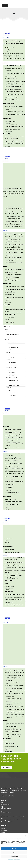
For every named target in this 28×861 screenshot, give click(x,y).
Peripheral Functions (13, 395)
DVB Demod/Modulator (13, 347)
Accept (14, 848)
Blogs (3, 832)
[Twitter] (6, 795)
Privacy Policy (17, 859)
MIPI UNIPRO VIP (12, 372)
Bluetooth (11, 344)
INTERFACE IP (9, 387)
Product (7, 339)
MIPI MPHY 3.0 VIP (12, 375)
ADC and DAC (11, 357)
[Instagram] (9, 795)
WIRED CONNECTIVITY (11, 367)
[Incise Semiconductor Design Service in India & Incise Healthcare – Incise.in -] (5, 2)
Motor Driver (9, 337)
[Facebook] (2, 795)
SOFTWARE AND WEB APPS (12, 377)
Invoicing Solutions (13, 382)
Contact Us (4, 830)
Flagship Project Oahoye (14, 385)
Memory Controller (12, 393)
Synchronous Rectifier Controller (14, 334)
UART (10, 390)
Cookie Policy (10, 859)
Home (3, 828)
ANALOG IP (9, 352)
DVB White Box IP (12, 362)
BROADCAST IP (10, 359)
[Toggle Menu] (6, 5)
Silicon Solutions (7, 326)
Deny (14, 852)
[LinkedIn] (12, 795)
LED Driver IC (9, 331)
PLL (9, 354)
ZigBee (10, 349)
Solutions (7, 329)
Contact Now (6, 767)
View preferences (14, 856)
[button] (26, 835)
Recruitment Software (13, 380)
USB (10, 370)
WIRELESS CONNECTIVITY (12, 342)
